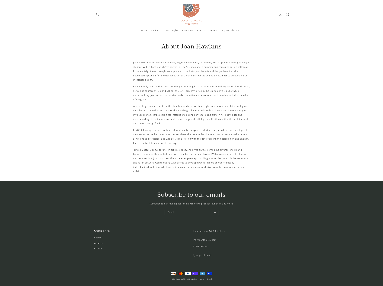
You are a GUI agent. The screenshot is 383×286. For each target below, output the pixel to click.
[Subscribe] (215, 212)
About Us (98, 243)
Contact (98, 248)
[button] (97, 14)
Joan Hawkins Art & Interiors (186, 279)
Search (97, 238)
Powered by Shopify (205, 279)
